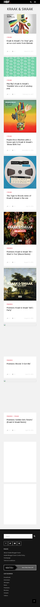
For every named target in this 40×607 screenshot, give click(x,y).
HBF (7, 2)
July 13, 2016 (29, 206)
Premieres (7, 588)
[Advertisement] (20, 462)
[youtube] (15, 543)
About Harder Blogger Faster (12, 553)
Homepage (7, 558)
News (5, 585)
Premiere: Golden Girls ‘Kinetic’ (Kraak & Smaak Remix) (20, 421)
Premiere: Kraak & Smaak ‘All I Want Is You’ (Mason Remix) (19, 253)
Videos (6, 596)
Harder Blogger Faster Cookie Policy (14, 555)
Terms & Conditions (9, 560)
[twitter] (10, 543)
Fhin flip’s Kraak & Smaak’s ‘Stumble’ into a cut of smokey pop (19, 86)
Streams (6, 593)
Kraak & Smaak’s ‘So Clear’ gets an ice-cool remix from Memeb (20, 42)
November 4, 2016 (27, 150)
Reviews (6, 590)
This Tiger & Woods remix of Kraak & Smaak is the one (19, 197)
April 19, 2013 (29, 430)
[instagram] (19, 543)
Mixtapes (6, 583)
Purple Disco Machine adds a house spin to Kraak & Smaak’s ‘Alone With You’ (19, 142)
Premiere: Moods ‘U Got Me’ (19, 363)
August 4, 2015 (28, 318)
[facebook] (6, 543)
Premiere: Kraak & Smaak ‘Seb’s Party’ (20, 309)
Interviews (7, 580)
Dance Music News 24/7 (27, 567)
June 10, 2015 (29, 374)
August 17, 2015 (28, 262)
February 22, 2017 (28, 94)
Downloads (7, 577)
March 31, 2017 (28, 51)
